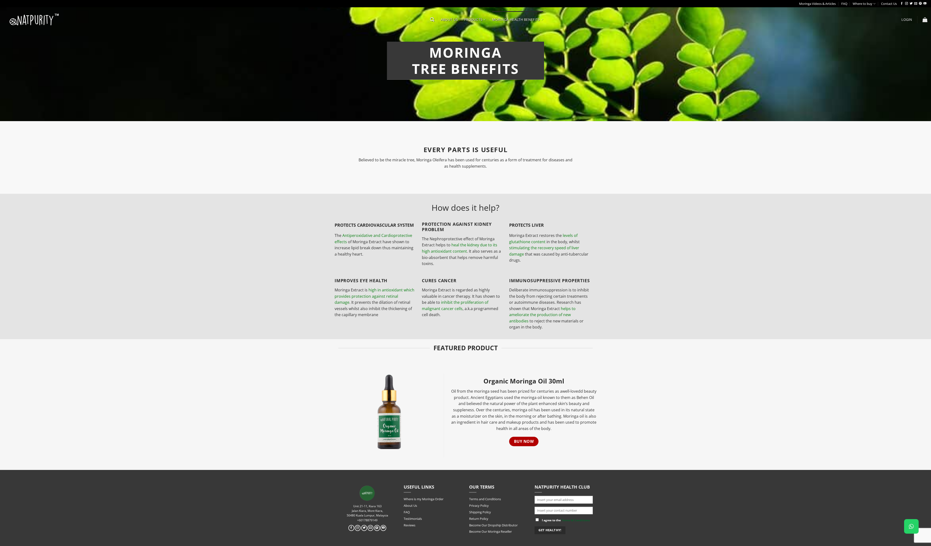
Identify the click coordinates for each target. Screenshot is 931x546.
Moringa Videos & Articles (817, 3)
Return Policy (478, 518)
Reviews (409, 525)
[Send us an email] (915, 3)
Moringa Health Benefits (516, 19)
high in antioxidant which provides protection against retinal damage (374, 296)
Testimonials (413, 518)
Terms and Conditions (485, 499)
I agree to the (565, 520)
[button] (906, 19)
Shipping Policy (480, 512)
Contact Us (889, 3)
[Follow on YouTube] (924, 3)
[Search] (432, 20)
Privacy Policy (479, 505)
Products (473, 19)
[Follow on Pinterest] (920, 3)
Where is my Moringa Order (423, 499)
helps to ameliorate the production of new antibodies (542, 315)
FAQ (844, 3)
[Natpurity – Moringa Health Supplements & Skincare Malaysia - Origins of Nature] (34, 19)
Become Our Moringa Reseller (490, 531)
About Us (449, 19)
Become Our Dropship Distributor (493, 525)
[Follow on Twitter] (911, 3)
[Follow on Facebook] (901, 3)
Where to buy (862, 3)
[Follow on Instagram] (906, 3)
